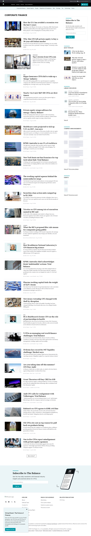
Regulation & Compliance (45, 8)
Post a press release (73, 169)
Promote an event (73, 195)
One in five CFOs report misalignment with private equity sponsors (39, 440)
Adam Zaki (27, 49)
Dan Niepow (27, 32)
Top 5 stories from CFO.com (44, 57)
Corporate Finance (21, 8)
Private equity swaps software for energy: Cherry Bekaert (37, 111)
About (23, 500)
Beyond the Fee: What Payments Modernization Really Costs (76, 113)
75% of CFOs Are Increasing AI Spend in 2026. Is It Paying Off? (77, 103)
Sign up (85, 4)
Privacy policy (31, 530)
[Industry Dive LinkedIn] (5, 501)
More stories (31, 456)
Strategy (58, 8)
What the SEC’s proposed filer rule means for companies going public (40, 228)
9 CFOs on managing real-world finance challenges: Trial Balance (40, 334)
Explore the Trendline (24, 67)
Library (18, 4)
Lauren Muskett (33, 168)
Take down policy (47, 530)
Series (73, 8)
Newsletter (24, 507)
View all (66, 120)
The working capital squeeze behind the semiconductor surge (40, 177)
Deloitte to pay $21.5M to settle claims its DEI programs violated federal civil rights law (79, 69)
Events (22, 4)
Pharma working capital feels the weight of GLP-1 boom (40, 283)
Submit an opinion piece (47, 505)
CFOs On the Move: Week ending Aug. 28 (78, 52)
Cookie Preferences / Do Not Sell (60, 530)
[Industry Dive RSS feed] (14, 501)
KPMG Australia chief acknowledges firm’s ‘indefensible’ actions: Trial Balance (38, 264)
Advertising (43, 500)
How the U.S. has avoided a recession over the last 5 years (40, 23)
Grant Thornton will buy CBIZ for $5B (39, 379)
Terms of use (38, 530)
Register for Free (10, 529)
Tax (62, 8)
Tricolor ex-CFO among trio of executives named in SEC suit (40, 210)
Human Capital (30, 8)
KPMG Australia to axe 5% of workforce (40, 143)
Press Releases (29, 4)
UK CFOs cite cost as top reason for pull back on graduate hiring (40, 424)
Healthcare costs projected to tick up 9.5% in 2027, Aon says (39, 127)
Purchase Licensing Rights (28, 510)
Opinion (13, 4)
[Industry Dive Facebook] (8, 501)
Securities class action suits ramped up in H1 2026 (39, 194)
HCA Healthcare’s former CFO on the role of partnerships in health (40, 317)
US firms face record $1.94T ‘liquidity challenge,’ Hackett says (39, 350)
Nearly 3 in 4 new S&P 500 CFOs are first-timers (40, 94)
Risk (54, 8)
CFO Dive (21, 1)
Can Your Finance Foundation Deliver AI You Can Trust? (77, 93)
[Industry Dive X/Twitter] (11, 501)
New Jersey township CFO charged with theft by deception (40, 300)
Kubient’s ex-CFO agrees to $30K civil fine (40, 408)
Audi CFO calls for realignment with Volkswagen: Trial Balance (38, 394)
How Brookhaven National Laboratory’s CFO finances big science (40, 246)
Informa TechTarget (52, 523)
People (36, 8)
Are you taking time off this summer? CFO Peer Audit (39, 365)
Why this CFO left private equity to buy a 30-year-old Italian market (40, 40)
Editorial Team (25, 502)
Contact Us (25, 505)
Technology (67, 8)
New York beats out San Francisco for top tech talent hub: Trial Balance (40, 158)
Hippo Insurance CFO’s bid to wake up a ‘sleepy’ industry (40, 77)
